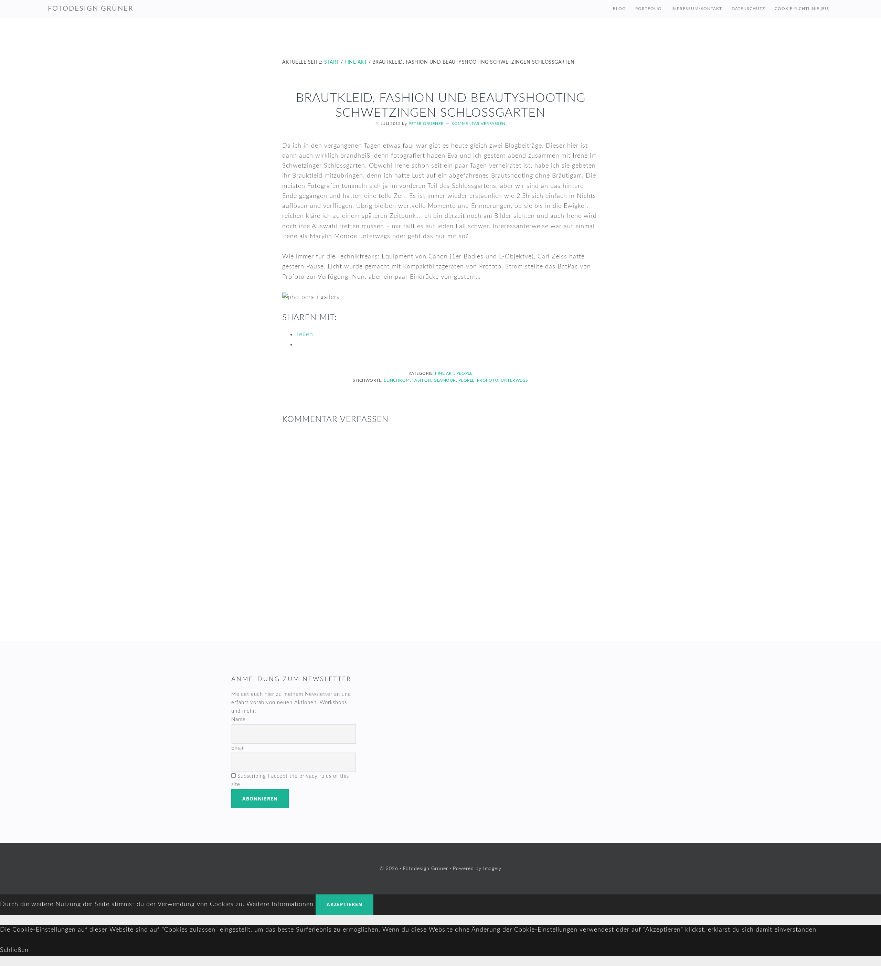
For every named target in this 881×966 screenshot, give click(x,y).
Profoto (488, 380)
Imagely (492, 868)
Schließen (14, 950)
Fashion (422, 380)
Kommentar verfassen (479, 123)
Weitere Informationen (280, 904)
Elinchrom (397, 380)
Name (238, 719)
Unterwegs (514, 380)
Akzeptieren (344, 904)
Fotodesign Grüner (91, 8)
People (464, 373)
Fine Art (444, 373)
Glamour (445, 380)
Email (238, 748)
